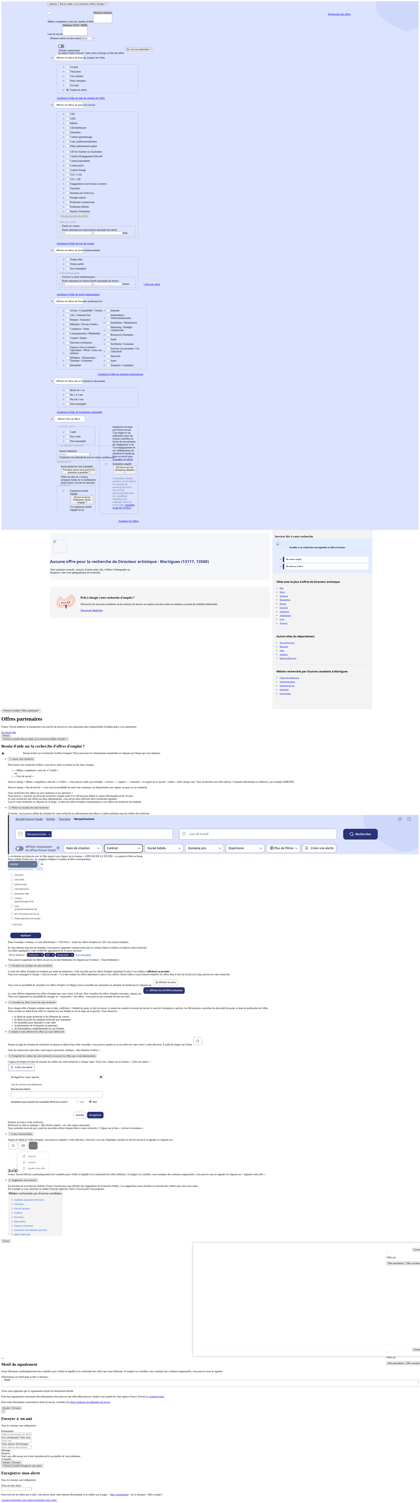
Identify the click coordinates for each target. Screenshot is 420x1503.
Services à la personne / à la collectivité (125, 350)
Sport (113, 360)
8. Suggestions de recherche (22, 1180)
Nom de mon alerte (11, 1485)
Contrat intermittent (80, 160)
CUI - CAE (76, 174)
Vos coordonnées (10, 1437)
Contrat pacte (77, 165)
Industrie (115, 310)
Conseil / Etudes (78, 338)
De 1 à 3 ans (76, 394)
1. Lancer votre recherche (21, 759)
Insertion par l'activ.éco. (82, 193)
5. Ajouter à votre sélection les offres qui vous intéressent (36, 1032)
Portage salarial (78, 197)
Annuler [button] (17, 1500)
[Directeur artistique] (103, 13)
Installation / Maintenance (124, 322)
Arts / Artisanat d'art (80, 315)
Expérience (70, 381)
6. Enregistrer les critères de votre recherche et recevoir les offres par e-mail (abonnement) (52, 1056)
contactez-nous (156, 1396)
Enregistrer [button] (45, 1500)
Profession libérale (79, 206)
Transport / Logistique (122, 365)
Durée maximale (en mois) (103, 229)
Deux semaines (78, 80)
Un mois (74, 85)
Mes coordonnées (119, 1494)
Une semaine (76, 76)
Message (5, 1450)
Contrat (70, 105)
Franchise (75, 188)
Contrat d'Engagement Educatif (86, 156)
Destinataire (7, 1431)
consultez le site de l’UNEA (124, 506)
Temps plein (76, 259)
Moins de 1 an (77, 390)
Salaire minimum (68, 451)
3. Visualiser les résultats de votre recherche (30, 965)
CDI (72, 114)
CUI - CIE (75, 179)
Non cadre (75, 436)
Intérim (73, 123)
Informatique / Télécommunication (121, 316)
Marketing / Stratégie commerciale (121, 329)
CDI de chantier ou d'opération (86, 151)
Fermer (6, 735)
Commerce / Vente (79, 328)
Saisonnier (75, 132)
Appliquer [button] (81, 98)
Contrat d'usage (78, 170)
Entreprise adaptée (122, 463)
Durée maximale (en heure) (104, 280)
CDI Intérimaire (78, 127)
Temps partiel (77, 264)
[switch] (61, 46)
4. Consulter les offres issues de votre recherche (32, 1002)
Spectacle (115, 356)
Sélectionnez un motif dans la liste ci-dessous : (25, 1376)
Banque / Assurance (80, 319)
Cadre (73, 432)
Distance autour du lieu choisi (65, 38)
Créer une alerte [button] (152, 284)
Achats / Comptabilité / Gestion (86, 310)
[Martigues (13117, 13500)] (75, 25)
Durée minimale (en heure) (76, 280)
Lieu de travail (55, 34)
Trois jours (75, 71)
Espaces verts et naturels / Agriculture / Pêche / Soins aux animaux (86, 350)
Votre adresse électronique (14, 1444)
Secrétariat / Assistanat (122, 344)
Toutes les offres (78, 89)
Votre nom (25, 1437)
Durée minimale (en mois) (75, 229)
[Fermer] (2, 1358)
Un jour (74, 67)
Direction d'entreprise (81, 342)
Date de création (70, 57)
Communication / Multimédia (85, 333)
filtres (69, 419)
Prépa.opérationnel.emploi (83, 146)
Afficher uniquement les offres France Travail (91, 51)
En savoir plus (8, 732)
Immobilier (75, 365)
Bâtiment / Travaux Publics (84, 324)
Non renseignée (78, 268)
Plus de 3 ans (77, 399)
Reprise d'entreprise (80, 211)
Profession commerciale (82, 202)
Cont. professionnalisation (83, 141)
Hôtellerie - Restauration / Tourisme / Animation (83, 359)
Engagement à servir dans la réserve (88, 183)
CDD (73, 118)
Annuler (6, 1408)
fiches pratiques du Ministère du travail (90, 1402)
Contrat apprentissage (81, 137)
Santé (113, 339)
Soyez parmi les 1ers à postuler (77, 466)
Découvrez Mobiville (92, 610)
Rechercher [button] (339, 14)
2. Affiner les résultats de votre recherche (28, 807)
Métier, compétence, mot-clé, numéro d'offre (70, 21)
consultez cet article (123, 459)
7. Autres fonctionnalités (20, 1134)
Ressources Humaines (122, 334)
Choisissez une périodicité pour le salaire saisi (82, 457)
